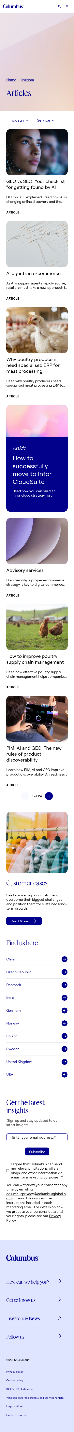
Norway (12, 1023)
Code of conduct (17, 1415)
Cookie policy (14, 1380)
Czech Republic (18, 972)
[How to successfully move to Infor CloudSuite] (37, 421)
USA (9, 1074)
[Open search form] (59, 6)
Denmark (13, 985)
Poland (12, 1036)
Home (11, 79)
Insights (27, 79)
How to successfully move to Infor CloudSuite (32, 470)
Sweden (12, 1049)
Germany (13, 1010)
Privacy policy (14, 1371)
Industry (16, 120)
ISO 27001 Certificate (19, 1389)
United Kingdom (19, 1061)
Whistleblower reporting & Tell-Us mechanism (35, 1397)
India (10, 997)
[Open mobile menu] (67, 6)
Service (43, 120)
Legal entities (14, 1406)
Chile (10, 959)
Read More (19, 921)
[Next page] (49, 796)
